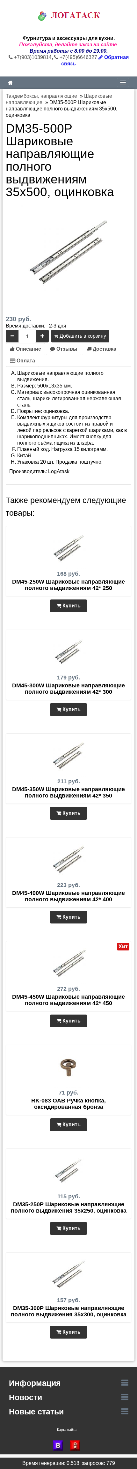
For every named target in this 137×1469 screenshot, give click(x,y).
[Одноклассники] (77, 1445)
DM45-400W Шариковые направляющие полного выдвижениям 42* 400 (68, 896)
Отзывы (66, 349)
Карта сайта (66, 1430)
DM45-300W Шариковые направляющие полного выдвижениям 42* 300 (68, 688)
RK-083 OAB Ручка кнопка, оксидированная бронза (68, 1103)
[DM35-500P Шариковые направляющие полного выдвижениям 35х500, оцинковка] (68, 252)
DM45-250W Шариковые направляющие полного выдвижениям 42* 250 (68, 585)
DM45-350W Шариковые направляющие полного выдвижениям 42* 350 (68, 792)
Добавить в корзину (82, 336)
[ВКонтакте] (60, 1445)
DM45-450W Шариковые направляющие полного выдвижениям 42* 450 (68, 1000)
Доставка (103, 349)
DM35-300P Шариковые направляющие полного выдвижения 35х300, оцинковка (68, 1311)
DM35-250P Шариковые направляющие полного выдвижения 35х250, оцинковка (68, 1207)
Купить (71, 605)
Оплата (25, 360)
